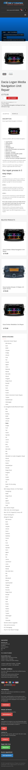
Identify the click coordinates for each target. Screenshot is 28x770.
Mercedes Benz (9, 571)
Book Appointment (7, 755)
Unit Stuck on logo (5, 106)
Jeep (6, 444)
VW (6, 482)
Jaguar (7, 364)
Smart (6, 606)
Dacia (7, 103)
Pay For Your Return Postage (11, 629)
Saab (6, 505)
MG (6, 451)
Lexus (6, 442)
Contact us (5, 739)
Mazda (7, 371)
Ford (6, 357)
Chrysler (7, 350)
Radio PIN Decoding (10, 484)
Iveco (6, 550)
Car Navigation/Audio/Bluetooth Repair (14, 406)
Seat (6, 388)
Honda (7, 362)
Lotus (6, 367)
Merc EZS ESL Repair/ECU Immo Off (13, 512)
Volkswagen (8, 402)
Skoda (7, 390)
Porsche (7, 460)
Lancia (7, 439)
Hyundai (7, 435)
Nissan (7, 376)
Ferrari (7, 538)
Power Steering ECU (9, 514)
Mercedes (7, 374)
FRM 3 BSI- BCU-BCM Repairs (11, 510)
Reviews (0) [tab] (15, 113)
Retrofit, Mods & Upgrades (11, 622)
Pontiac (7, 587)
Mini (6, 453)
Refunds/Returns (7, 714)
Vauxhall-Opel (8, 399)
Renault (7, 383)
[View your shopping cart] (22, 10)
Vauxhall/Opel (8, 465)
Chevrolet (7, 620)
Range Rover (8, 381)
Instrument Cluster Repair (10, 341)
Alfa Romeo (8, 343)
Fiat (6, 360)
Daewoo (7, 533)
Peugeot (7, 378)
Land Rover (8, 561)
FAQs (4, 728)
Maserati (7, 369)
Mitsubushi (8, 578)
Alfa (6, 409)
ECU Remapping (8, 627)
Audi (6, 345)
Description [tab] (6, 113)
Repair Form (5, 747)
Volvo (6, 404)
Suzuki (7, 392)
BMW (6, 348)
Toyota (7, 397)
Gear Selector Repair (9, 507)
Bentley (7, 414)
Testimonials (6, 705)
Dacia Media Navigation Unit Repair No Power (14, 105)
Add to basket (12, 98)
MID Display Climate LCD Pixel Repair (13, 489)
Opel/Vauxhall (8, 583)
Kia (6, 437)
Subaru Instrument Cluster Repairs (14, 395)
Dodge (7, 353)
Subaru (7, 608)
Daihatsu (7, 536)
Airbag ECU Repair (8, 517)
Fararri (7, 432)
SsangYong (8, 491)
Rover (6, 385)
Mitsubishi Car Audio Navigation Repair (15, 456)
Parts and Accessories (9, 625)
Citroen (7, 355)
